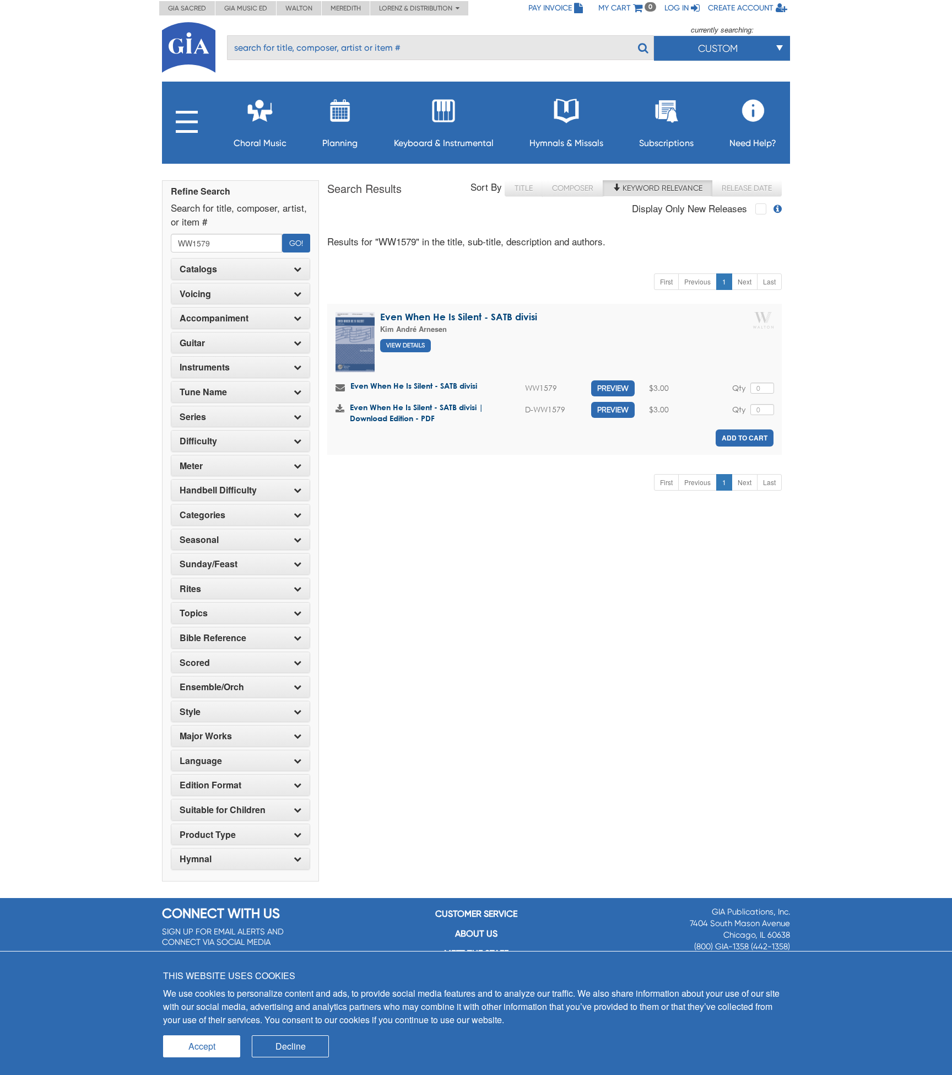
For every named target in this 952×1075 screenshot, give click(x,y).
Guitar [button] (192, 343)
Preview (613, 388)
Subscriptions (666, 143)
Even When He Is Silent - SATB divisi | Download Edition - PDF (416, 412)
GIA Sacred (187, 8)
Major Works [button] (206, 736)
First (666, 281)
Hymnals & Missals (566, 143)
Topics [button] (194, 613)
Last (769, 281)
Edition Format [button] (210, 785)
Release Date (747, 188)
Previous (697, 281)
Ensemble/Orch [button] (212, 687)
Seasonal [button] (199, 540)
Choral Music (260, 143)
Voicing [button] (195, 294)
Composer (572, 188)
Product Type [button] (208, 835)
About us (476, 933)
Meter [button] (191, 466)
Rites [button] (190, 589)
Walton (298, 8)
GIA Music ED (245, 8)
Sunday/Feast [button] (208, 564)
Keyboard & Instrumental (444, 143)
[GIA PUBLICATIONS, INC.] (188, 45)
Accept (201, 1046)
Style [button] (190, 712)
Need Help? (752, 143)
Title (524, 188)
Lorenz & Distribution (417, 8)
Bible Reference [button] (213, 638)
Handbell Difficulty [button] (218, 490)
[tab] (240, 269)
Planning (340, 143)
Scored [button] (195, 663)
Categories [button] (202, 515)
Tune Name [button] (203, 392)
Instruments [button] (205, 367)
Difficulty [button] (198, 441)
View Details (405, 345)
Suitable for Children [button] (223, 810)
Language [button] (201, 761)
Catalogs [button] (198, 269)
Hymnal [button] (196, 859)
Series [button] (193, 417)
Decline (290, 1046)
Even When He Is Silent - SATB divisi (458, 316)
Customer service (476, 914)
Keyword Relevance (661, 188)
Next (744, 281)
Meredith (346, 8)
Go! (296, 243)
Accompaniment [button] (214, 318)
